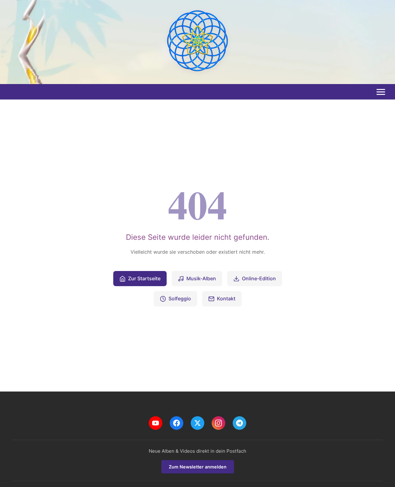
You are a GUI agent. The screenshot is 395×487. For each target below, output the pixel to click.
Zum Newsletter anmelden (198, 466)
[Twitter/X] (197, 423)
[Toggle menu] (381, 92)
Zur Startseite (144, 278)
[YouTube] (155, 423)
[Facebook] (176, 423)
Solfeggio (179, 298)
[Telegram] (239, 423)
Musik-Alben (201, 278)
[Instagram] (218, 423)
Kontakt (226, 298)
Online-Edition (259, 278)
